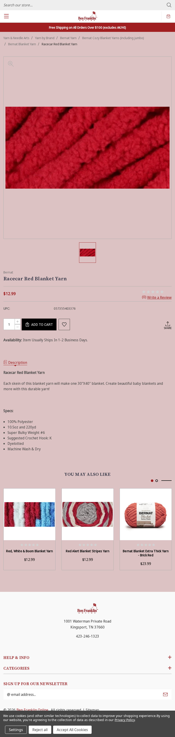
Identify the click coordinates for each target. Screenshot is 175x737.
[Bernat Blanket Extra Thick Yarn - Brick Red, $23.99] (146, 514)
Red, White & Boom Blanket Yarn (29, 551)
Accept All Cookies (72, 729)
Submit (165, 694)
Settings (16, 729)
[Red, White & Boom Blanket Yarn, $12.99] (29, 514)
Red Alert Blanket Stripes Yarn (87, 551)
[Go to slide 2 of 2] (156, 480)
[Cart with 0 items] (168, 16)
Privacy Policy (124, 720)
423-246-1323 (87, 636)
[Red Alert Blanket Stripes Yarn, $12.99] (87, 514)
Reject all (40, 729)
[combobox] (87, 5)
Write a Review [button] (159, 297)
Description (17, 362)
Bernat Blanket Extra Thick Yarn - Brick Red (146, 553)
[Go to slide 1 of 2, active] (152, 480)
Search (169, 5)
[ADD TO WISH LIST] (64, 324)
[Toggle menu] (6, 16)
